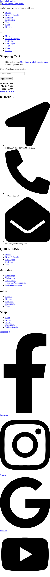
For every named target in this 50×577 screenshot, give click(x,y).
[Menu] (1, 32)
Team (7, 22)
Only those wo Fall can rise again (34, 62)
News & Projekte (12, 15)
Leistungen (10, 20)
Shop (7, 25)
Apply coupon (6, 79)
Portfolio (9, 17)
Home (8, 12)
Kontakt (8, 27)
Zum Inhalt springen (8, 1)
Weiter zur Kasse (7, 91)
